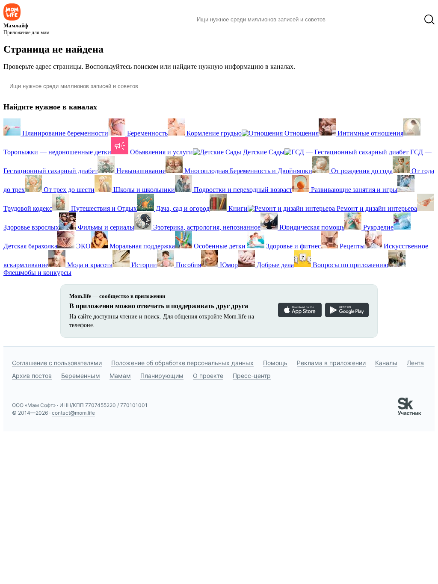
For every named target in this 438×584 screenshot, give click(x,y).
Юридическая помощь (311, 227)
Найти (345, 19)
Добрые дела (274, 264)
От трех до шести (68, 189)
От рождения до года (361, 170)
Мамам (120, 375)
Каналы (386, 362)
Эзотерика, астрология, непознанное (205, 227)
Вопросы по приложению (349, 264)
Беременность (146, 133)
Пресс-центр (252, 375)
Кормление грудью (213, 133)
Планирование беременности (64, 133)
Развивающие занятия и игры (353, 189)
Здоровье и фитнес (292, 246)
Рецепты (351, 246)
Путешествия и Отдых (103, 208)
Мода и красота (88, 264)
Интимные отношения (369, 133)
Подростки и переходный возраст (242, 189)
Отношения (301, 133)
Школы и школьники (143, 189)
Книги (237, 208)
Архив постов (32, 375)
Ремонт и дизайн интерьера (376, 208)
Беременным (80, 375)
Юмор (228, 264)
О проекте (208, 375)
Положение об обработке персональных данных (182, 362)
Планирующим (161, 375)
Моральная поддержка (141, 246)
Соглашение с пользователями (57, 362)
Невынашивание (140, 170)
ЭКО (82, 246)
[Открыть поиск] (429, 20)
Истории (143, 264)
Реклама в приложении (331, 362)
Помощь (275, 362)
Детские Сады (262, 152)
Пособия (187, 264)
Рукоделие (377, 227)
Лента (415, 362)
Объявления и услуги (160, 152)
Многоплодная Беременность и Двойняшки (247, 170)
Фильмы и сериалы (105, 227)
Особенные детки (219, 246)
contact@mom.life (73, 413)
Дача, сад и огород (182, 208)
